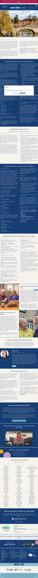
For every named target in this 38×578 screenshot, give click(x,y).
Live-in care (3, 551)
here (24, 392)
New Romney (19, 496)
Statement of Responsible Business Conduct (24, 574)
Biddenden (6, 473)
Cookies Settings (18, 573)
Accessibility (23, 573)
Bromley (6, 481)
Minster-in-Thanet (19, 493)
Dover (6, 495)
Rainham (19, 504)
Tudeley (31, 491)
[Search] (9, 7)
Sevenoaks (32, 471)
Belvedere (6, 469)
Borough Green (6, 479)
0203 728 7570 (28, 545)
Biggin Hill (6, 475)
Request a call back (19, 521)
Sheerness (32, 472)
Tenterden (32, 487)
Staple (32, 479)
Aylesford (6, 467)
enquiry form (30, 3)
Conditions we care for (5, 553)
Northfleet (19, 497)
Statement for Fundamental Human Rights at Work (9, 574)
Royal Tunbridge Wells (31, 467)
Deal (6, 493)
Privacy (2, 573)
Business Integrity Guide (33, 573)
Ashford (6, 465)
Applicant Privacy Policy (8, 573)
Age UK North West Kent (19, 452)
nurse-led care (4, 79)
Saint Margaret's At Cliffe (32, 468)
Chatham (6, 485)
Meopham (19, 492)
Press (2, 560)
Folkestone (6, 503)
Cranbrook (6, 489)
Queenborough (19, 503)
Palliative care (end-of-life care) (27, 216)
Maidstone (19, 488)
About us (2, 557)
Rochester (32, 465)
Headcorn (19, 469)
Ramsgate (19, 505)
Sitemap (27, 573)
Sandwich (32, 469)
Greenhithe (19, 467)
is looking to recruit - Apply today (19, 420)
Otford (19, 500)
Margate (19, 491)
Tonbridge (32, 489)
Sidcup (32, 473)
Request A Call (17, 7)
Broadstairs (6, 480)
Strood (31, 480)
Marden (19, 489)
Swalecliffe (32, 483)
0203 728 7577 (23, 394)
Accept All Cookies (22, 93)
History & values (4, 556)
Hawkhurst (19, 468)
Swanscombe (32, 485)
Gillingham (6, 504)
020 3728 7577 (23, 50)
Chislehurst (6, 487)
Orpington (19, 499)
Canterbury (6, 483)
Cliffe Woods (6, 488)
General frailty (23, 221)
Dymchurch (6, 496)
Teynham (32, 488)
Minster (19, 495)
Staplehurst (32, 477)
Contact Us (12, 7)
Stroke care (23, 214)
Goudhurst (6, 505)
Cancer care (23, 213)
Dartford (6, 492)
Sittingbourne (32, 475)
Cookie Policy (20, 90)
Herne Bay (19, 471)
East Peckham (6, 497)
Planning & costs (4, 554)
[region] (19, 90)
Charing (6, 484)
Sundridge (32, 481)
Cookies (13, 573)
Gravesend (19, 465)
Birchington (6, 476)
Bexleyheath (6, 471)
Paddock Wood (19, 501)
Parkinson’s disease (24, 211)
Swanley (32, 484)
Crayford (6, 491)
